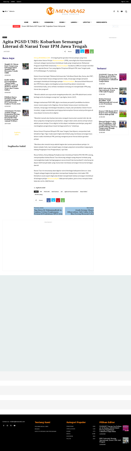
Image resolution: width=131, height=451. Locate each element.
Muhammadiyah (58, 60)
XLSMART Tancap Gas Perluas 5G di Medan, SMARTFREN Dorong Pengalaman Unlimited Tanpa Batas (108, 78)
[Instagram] (7, 425)
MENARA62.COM (44, 58)
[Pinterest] (87, 51)
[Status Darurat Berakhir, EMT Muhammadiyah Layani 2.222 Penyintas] (122, 101)
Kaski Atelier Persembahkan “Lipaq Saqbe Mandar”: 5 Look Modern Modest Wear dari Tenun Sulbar (12, 85)
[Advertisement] (48, 246)
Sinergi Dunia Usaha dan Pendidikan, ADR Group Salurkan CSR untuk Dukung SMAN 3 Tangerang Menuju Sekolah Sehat (108, 126)
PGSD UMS (47, 191)
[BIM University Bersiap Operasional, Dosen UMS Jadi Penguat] (122, 90)
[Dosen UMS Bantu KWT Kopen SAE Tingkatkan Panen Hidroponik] (122, 113)
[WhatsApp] (92, 51)
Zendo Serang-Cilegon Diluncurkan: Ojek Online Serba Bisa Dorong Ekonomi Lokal (80, 212)
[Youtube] (121, 11)
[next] (117, 26)
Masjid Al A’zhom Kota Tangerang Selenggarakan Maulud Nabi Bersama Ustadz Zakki (11, 68)
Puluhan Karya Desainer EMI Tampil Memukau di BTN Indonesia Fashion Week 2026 (13, 100)
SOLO (36, 58)
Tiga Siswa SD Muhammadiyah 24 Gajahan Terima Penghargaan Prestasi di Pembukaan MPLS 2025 (48, 212)
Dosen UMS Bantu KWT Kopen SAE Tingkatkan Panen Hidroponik (43, 26)
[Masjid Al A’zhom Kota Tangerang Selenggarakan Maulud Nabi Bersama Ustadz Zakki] (26, 66)
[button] (126, 11)
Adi (61, 191)
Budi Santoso (55, 191)
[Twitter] (118, 11)
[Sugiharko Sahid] (17, 137)
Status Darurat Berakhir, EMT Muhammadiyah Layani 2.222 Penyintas (108, 101)
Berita (5, 37)
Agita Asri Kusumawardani (71, 191)
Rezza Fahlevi (83, 191)
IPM (41, 191)
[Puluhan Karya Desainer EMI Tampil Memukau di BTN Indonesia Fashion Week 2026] (26, 99)
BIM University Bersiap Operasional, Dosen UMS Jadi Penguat (108, 90)
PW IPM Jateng (38, 194)
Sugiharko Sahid (17, 146)
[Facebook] (114, 11)
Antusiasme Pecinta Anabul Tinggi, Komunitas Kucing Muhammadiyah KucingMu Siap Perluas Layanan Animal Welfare (13, 116)
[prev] (113, 26)
